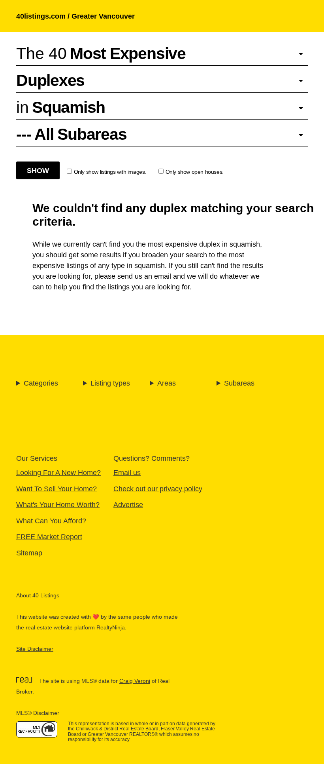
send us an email (144, 276)
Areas (166, 383)
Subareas (239, 383)
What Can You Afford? (51, 521)
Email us (127, 472)
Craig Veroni (134, 681)
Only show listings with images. (110, 172)
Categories (41, 383)
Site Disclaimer (34, 649)
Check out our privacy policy (157, 489)
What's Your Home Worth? (58, 504)
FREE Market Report (49, 536)
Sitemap (29, 553)
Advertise (128, 504)
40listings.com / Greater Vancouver (75, 16)
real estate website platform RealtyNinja (75, 628)
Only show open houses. (195, 172)
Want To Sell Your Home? (56, 489)
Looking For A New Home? (58, 472)
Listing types (110, 383)
